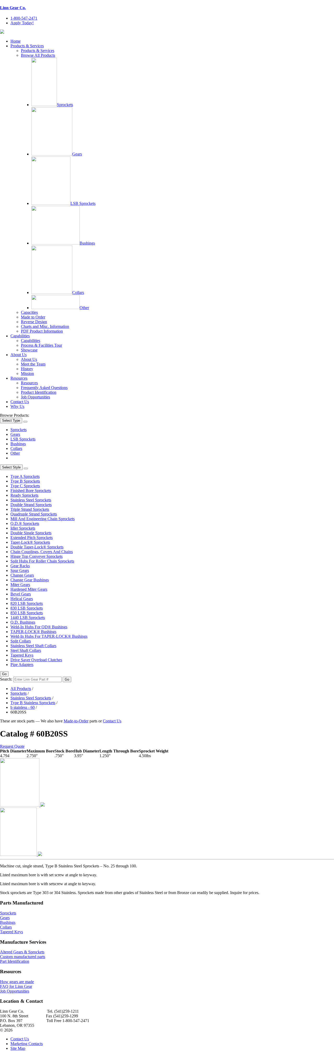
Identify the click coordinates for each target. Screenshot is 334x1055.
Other (84, 307)
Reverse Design (34, 322)
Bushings (87, 243)
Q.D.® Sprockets (24, 523)
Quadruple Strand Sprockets (33, 514)
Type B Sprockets (25, 481)
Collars (78, 292)
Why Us (17, 406)
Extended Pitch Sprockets (31, 537)
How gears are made (17, 981)
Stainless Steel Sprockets (30, 500)
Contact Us (19, 401)
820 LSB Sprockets (26, 603)
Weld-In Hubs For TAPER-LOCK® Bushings (48, 636)
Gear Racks (20, 566)
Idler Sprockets (22, 528)
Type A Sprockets (25, 476)
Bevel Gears (20, 594)
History (27, 369)
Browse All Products (38, 55)
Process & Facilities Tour (41, 345)
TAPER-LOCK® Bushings (33, 631)
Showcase (29, 350)
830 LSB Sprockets (26, 608)
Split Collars (20, 641)
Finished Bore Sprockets (30, 490)
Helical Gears (21, 598)
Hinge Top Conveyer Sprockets (36, 556)
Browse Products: (14, 415)
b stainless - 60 (22, 707)
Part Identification (14, 961)
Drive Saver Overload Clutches (36, 660)
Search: (6, 679)
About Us (18, 354)
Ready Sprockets (24, 495)
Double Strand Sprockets (31, 504)
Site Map (17, 1048)
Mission (27, 373)
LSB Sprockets (83, 203)
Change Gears (22, 575)
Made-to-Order (76, 721)
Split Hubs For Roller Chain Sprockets (42, 561)
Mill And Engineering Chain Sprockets (42, 519)
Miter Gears (20, 584)
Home (15, 41)
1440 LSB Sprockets (27, 617)
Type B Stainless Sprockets (32, 702)
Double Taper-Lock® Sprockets (36, 547)
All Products (20, 688)
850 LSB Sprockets (26, 613)
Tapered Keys (21, 655)
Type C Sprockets (25, 486)
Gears (77, 154)
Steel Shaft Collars (25, 650)
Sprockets (65, 104)
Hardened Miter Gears (28, 589)
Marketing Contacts (26, 1043)
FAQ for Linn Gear (16, 986)
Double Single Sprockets (30, 533)
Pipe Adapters (21, 664)
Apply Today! (22, 23)
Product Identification (38, 392)
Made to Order (33, 317)
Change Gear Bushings (29, 580)
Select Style (11, 467)
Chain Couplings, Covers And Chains (41, 551)
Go (4, 674)
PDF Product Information (42, 331)
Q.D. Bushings (22, 622)
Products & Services (27, 46)
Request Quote (12, 746)
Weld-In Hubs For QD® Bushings (38, 627)
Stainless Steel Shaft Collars (33, 646)
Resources (18, 378)
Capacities (29, 312)
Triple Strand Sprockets (29, 509)
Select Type (11, 420)
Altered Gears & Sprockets (22, 952)
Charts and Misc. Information (45, 326)
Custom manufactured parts (22, 956)
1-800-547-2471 (23, 18)
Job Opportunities (35, 397)
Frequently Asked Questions (44, 387)
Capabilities (20, 336)
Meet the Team (33, 364)
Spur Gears (19, 570)
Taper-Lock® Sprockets (30, 542)
